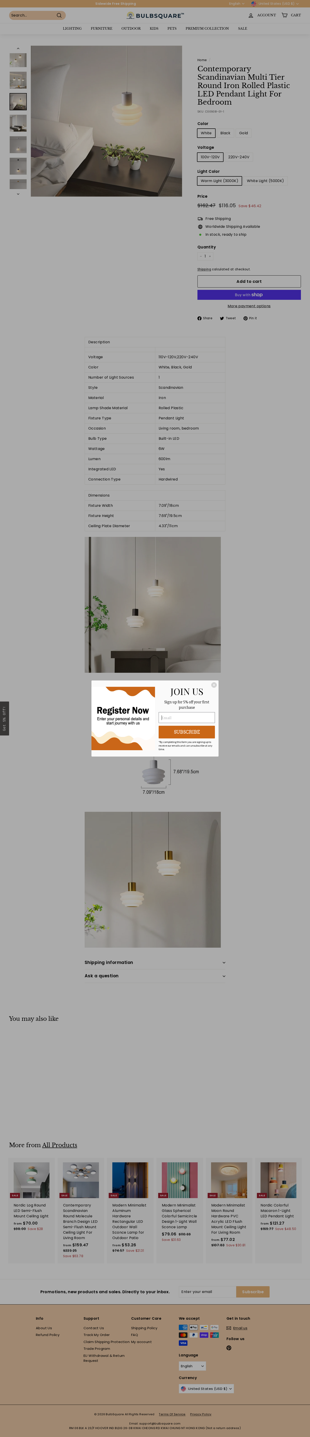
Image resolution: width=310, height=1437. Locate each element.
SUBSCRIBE (187, 732)
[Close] (214, 685)
